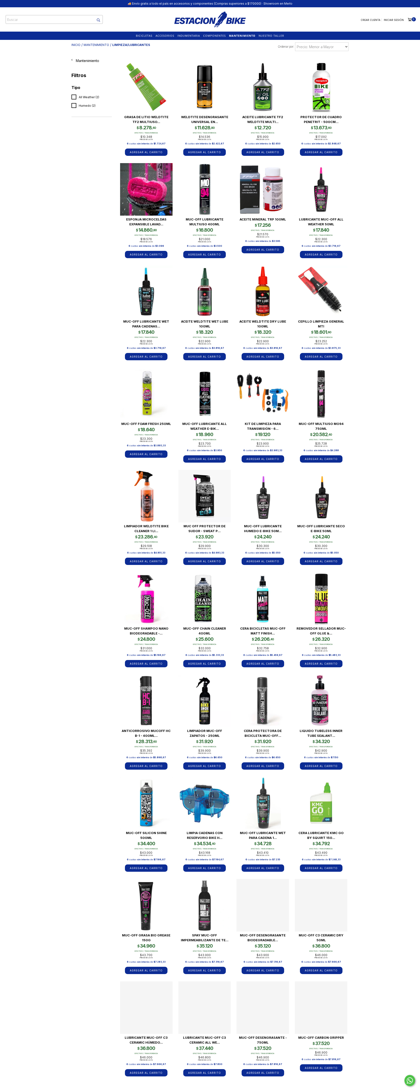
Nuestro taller (271, 35)
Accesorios (165, 35)
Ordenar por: (286, 46)
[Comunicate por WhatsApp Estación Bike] (409, 1080)
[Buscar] (96, 19)
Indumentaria (188, 35)
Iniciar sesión (394, 19)
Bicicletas (144, 35)
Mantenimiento (242, 35)
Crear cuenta (370, 19)
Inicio (75, 45)
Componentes (214, 35)
